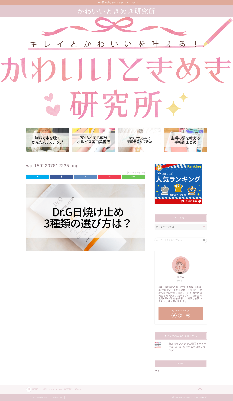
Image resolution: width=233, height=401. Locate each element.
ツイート (160, 371)
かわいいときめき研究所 (116, 11)
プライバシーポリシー (38, 397)
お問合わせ (57, 397)
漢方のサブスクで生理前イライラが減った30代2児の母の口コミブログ (187, 347)
